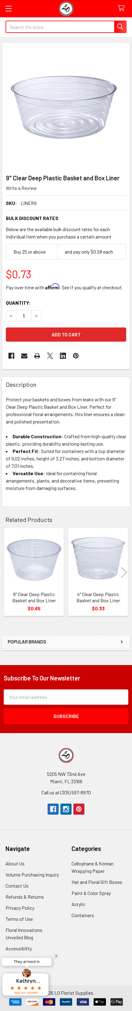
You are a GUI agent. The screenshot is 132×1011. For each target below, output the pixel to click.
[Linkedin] (62, 355)
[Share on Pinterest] (75, 355)
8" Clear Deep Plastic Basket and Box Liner (34, 597)
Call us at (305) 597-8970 (66, 792)
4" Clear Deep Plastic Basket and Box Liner (98, 597)
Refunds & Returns (25, 897)
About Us (15, 863)
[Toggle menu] (8, 8)
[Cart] (122, 8)
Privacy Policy (20, 908)
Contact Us (17, 886)
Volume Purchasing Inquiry (32, 874)
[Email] (24, 355)
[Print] (37, 355)
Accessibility (19, 948)
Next (124, 572)
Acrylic (78, 904)
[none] (66, 106)
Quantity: (18, 303)
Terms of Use (19, 919)
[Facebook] (11, 355)
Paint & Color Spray (91, 893)
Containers (83, 915)
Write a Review (21, 188)
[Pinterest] (78, 809)
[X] (50, 355)
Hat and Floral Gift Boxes (97, 882)
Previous (8, 572)
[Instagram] (66, 809)
